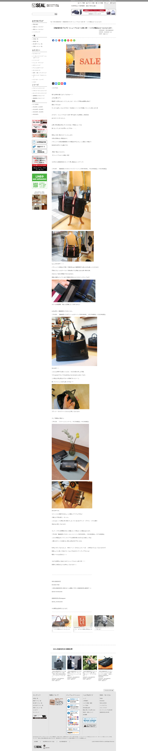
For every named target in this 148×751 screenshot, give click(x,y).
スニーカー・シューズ (38, 79)
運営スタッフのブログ (38, 29)
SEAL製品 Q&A (86, 707)
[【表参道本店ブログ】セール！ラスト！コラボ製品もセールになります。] (61, 621)
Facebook (102, 700)
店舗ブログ (105, 34)
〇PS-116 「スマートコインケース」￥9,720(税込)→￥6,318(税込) (70, 421)
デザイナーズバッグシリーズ (39, 90)
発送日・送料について (88, 712)
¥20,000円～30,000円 (38, 112)
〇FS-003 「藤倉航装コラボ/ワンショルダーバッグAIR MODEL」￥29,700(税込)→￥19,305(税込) (79, 314)
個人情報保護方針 (63, 741)
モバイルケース (36, 70)
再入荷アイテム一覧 (37, 44)
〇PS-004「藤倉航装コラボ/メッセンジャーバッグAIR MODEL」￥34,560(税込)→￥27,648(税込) (78, 534)
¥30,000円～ (36, 114)
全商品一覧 (35, 39)
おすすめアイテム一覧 (38, 705)
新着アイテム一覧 (37, 700)
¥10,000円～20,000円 (38, 109)
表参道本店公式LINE (104, 712)
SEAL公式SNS (103, 703)
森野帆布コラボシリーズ (38, 95)
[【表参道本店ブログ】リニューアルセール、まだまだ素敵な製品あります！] (83, 621)
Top (51, 21)
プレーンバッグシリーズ (38, 88)
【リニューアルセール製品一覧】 (61, 155)
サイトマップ (36, 712)
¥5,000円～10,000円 (38, 107)
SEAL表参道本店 (57, 21)
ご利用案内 (85, 700)
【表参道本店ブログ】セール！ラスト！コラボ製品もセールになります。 (61, 629)
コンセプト (35, 710)
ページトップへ (108, 690)
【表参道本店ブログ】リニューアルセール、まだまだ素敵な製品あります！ (82, 629)
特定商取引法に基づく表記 (48, 741)
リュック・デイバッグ (38, 62)
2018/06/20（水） (108, 32)
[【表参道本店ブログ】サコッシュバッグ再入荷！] (104, 621)
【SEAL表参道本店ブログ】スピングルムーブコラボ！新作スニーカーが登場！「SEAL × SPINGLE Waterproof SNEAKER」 (105, 674)
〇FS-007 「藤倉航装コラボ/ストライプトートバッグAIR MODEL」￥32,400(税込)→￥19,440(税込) (79, 168)
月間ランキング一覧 (37, 46)
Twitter (101, 698)
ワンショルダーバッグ (38, 67)
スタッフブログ (103, 707)
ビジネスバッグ (36, 53)
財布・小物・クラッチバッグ (39, 72)
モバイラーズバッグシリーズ (39, 93)
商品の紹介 (35, 24)
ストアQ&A (85, 705)
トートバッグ (36, 60)
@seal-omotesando (57, 591)
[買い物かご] (110, 5)
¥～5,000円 (35, 104)
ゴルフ (34, 82)
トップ (84, 698)
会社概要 (85, 714)
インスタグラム (103, 705)
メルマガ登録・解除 (87, 703)
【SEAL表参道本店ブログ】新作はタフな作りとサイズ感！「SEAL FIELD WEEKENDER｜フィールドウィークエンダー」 (59, 674)
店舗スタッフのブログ (38, 26)
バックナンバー (36, 32)
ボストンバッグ (36, 65)
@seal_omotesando (57, 601)
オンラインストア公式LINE (106, 710)
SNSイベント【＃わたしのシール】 (77, 547)
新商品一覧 (35, 41)
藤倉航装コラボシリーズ (38, 98)
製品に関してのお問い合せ (89, 710)
